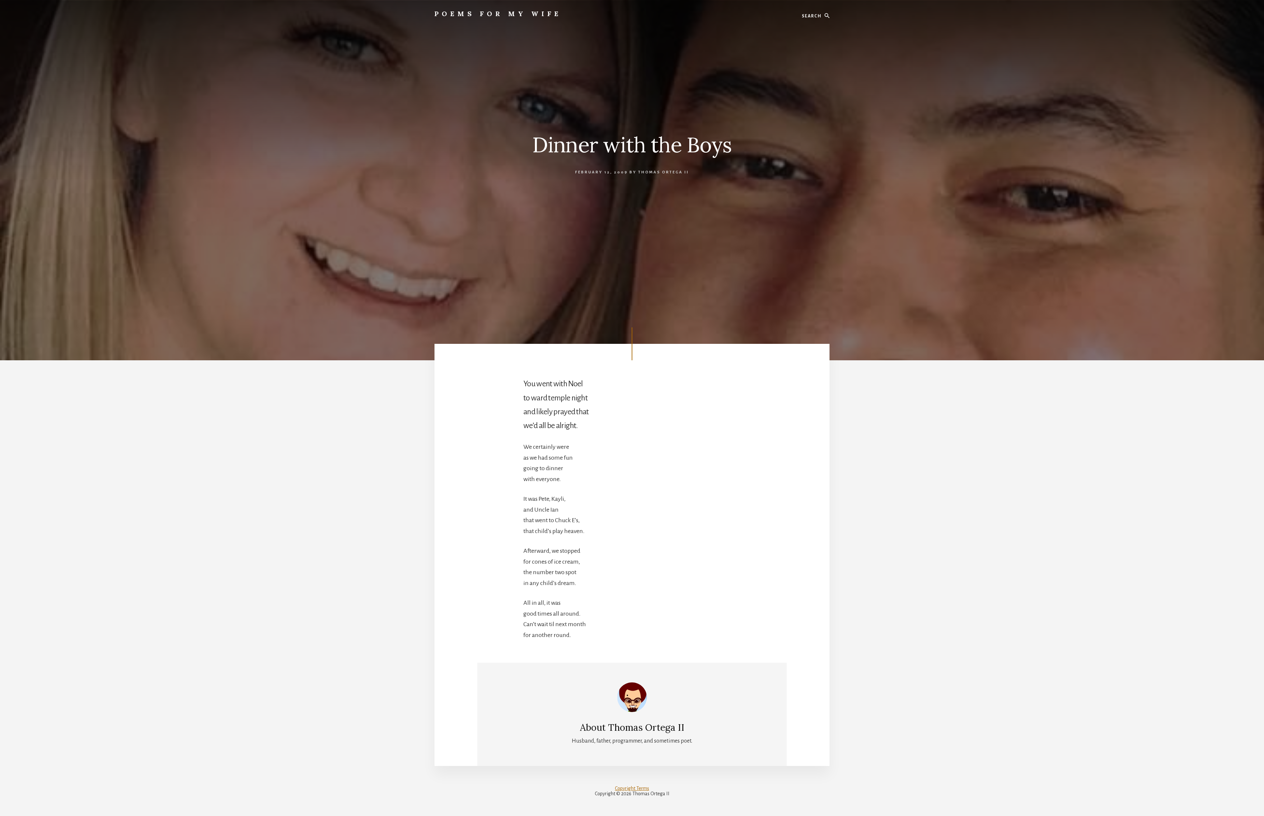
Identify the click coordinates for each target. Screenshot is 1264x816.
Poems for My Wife (498, 14)
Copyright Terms (632, 788)
